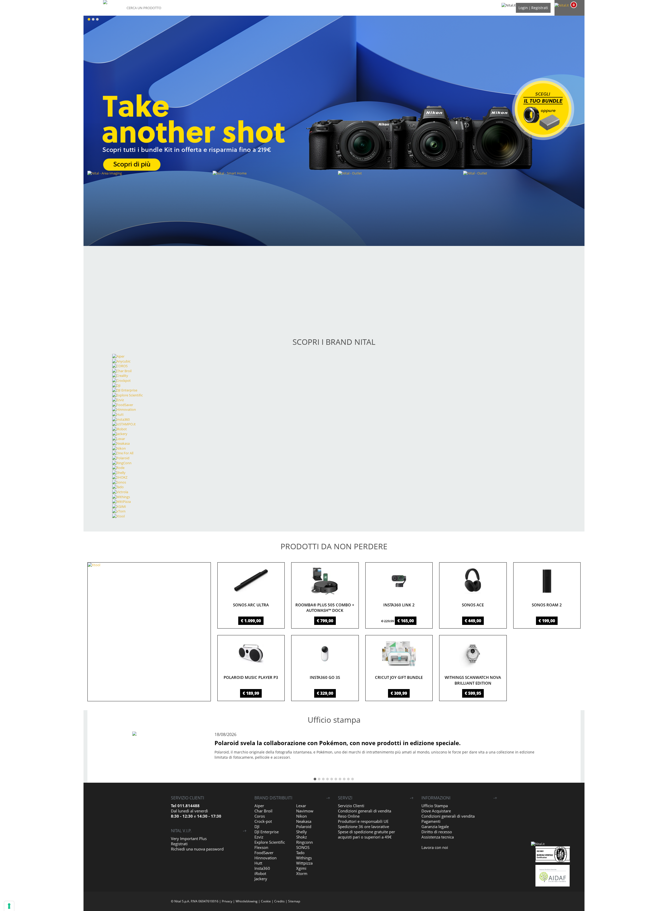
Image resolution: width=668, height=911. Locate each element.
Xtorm (301, 873)
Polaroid (303, 826)
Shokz (301, 837)
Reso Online (349, 816)
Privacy (227, 901)
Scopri (184, 273)
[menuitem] (568, 5)
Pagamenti (430, 821)
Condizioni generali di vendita (364, 810)
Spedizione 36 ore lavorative (363, 826)
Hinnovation (265, 857)
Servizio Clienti (351, 805)
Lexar (301, 805)
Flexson (261, 847)
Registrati (539, 7)
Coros (259, 816)
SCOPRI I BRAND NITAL (334, 341)
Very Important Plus (189, 838)
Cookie (266, 901)
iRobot (260, 873)
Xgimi (301, 868)
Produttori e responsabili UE (363, 821)
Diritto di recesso (436, 831)
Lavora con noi (434, 847)
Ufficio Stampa (434, 805)
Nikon (301, 816)
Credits (279, 901)
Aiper (259, 805)
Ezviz (258, 837)
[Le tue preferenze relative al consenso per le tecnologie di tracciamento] (9, 906)
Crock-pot (263, 821)
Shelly (301, 831)
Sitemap (294, 901)
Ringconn (304, 842)
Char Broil (263, 810)
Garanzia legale (435, 826)
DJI (256, 826)
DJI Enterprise (266, 831)
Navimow (304, 810)
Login (523, 7)
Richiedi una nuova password (197, 849)
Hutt (258, 863)
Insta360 (262, 868)
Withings (304, 857)
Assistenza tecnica (437, 837)
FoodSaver (263, 852)
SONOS (302, 847)
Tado (300, 852)
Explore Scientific (269, 842)
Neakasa (303, 821)
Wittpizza (304, 863)
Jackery (260, 878)
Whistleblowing (247, 901)
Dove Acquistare (436, 810)
